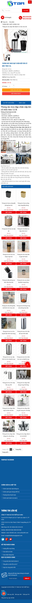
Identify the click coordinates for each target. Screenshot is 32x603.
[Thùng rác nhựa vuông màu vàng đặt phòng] (23, 195)
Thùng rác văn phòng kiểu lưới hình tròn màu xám (8, 307)
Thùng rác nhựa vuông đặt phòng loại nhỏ (8, 204)
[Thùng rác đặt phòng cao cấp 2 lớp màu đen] (8, 272)
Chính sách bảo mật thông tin (11, 488)
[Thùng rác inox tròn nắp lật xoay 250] (8, 374)
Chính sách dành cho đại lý (10, 498)
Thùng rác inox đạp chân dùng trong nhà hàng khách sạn (23, 385)
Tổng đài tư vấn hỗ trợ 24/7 (10, 564)
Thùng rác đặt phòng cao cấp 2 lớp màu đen (8, 281)
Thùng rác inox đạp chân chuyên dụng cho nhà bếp (23, 409)
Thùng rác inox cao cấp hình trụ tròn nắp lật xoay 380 (8, 359)
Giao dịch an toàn (7, 551)
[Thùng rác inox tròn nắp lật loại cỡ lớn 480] (23, 323)
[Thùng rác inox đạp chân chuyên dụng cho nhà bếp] (23, 400)
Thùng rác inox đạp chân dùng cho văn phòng (8, 435)
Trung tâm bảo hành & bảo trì (11, 561)
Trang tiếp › (18, 449)
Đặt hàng (9, 212)
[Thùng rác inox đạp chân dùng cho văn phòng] (8, 426)
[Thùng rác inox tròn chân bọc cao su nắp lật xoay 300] (23, 349)
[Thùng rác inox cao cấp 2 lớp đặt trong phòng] (23, 272)
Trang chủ (4, 22)
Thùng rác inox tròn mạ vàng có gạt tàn (9, 255)
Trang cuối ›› (5, 452)
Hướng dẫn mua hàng (9, 548)
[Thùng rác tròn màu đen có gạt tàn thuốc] (23, 246)
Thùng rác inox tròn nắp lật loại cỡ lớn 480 (23, 332)
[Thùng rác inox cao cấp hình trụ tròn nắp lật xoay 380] (8, 349)
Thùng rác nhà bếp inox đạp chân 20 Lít (23, 230)
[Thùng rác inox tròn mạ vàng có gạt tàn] (8, 246)
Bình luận (22, 103)
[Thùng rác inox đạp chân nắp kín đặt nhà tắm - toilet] (8, 400)
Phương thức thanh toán (9, 495)
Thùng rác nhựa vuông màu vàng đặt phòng (23, 204)
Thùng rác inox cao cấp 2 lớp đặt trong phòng (23, 281)
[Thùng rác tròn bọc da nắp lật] (8, 220)
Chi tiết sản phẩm (8, 103)
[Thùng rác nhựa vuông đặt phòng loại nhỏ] (8, 195)
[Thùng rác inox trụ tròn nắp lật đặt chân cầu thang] (8, 323)
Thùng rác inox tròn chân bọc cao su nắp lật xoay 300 (23, 359)
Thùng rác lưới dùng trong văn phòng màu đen (23, 307)
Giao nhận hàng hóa (8, 555)
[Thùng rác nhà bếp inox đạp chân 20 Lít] (23, 220)
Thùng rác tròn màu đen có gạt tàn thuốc (23, 255)
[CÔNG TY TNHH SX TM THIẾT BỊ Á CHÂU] (16, 3)
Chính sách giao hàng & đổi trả (11, 492)
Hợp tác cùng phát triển (9, 567)
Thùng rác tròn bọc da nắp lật (8, 230)
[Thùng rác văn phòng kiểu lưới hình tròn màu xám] (8, 297)
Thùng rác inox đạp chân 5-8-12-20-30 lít (23, 435)
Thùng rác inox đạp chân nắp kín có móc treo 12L (14, 26)
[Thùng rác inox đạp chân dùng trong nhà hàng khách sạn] (23, 374)
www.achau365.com (23, 532)
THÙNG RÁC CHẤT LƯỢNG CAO (10, 24)
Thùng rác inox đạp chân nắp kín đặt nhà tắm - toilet (8, 410)
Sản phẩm (11, 22)
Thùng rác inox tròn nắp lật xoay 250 (9, 384)
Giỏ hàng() (8, 17)
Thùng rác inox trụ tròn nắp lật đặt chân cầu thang (8, 332)
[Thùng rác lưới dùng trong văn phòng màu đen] (23, 297)
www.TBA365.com (11, 532)
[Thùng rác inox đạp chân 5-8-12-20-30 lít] (23, 426)
